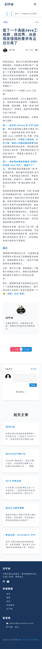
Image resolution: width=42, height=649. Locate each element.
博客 (12, 13)
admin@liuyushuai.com (21, 623)
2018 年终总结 (13, 480)
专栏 (8, 601)
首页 (7, 13)
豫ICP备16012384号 (28, 639)
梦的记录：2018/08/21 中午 (21, 534)
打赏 (27, 349)
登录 (33, 385)
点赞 (16, 349)
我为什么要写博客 (15, 507)
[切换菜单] (35, 4)
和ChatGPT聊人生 (16, 453)
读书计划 (10, 426)
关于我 (9, 608)
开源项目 (10, 605)
